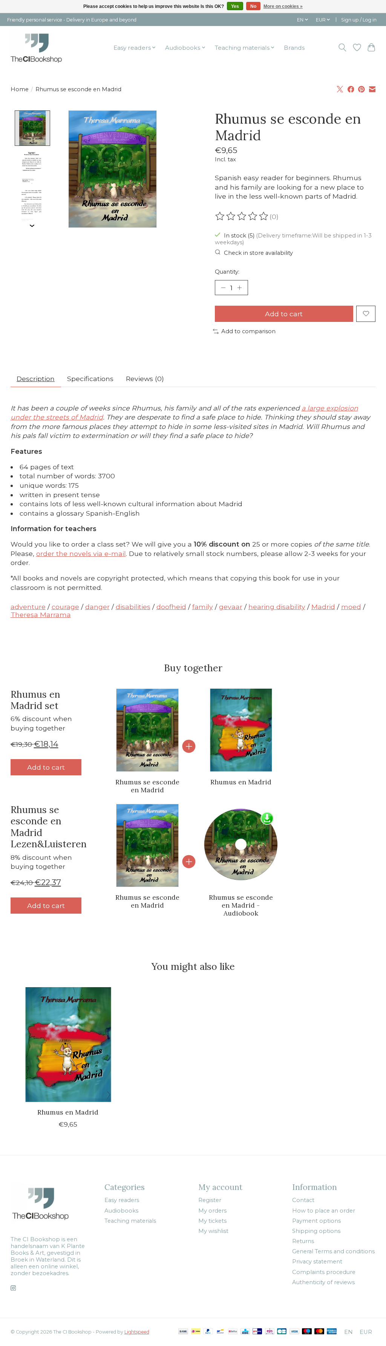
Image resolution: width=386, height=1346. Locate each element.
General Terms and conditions (333, 1251)
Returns (303, 1241)
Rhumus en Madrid (240, 781)
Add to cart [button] (46, 767)
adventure (28, 607)
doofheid (171, 607)
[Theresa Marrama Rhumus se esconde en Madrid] (147, 730)
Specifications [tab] (90, 379)
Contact (303, 1200)
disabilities (133, 607)
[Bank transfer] (183, 1331)
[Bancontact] (220, 1331)
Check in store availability (258, 253)
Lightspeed (136, 1332)
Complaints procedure (323, 1272)
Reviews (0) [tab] (145, 379)
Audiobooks (121, 1210)
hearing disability (276, 607)
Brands (294, 47)
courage (65, 607)
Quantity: (227, 271)
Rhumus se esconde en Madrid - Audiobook (241, 905)
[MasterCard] (319, 1331)
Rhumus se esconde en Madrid (147, 785)
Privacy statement (317, 1261)
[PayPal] (208, 1331)
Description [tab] (36, 379)
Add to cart (284, 314)
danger (97, 607)
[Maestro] (307, 1331)
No (253, 6)
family (202, 607)
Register (209, 1200)
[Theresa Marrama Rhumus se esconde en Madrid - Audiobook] (240, 845)
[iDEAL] (196, 1331)
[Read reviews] (242, 216)
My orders (212, 1210)
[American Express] (332, 1331)
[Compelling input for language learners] (47, 47)
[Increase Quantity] (239, 287)
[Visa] (294, 1331)
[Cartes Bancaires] (281, 1331)
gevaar (230, 607)
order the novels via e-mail (81, 553)
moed (351, 607)
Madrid (323, 607)
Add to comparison (248, 331)
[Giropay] (257, 1331)
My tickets (212, 1220)
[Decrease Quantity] (223, 287)
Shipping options (316, 1231)
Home (20, 89)
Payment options (316, 1220)
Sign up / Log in (359, 20)
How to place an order (323, 1210)
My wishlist (213, 1231)
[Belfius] (232, 1331)
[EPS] (269, 1331)
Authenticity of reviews (323, 1282)
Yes (235, 6)
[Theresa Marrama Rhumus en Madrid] (240, 730)
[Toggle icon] (342, 47)
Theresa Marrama (41, 615)
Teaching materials (130, 1220)
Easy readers (121, 1200)
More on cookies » (283, 6)
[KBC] (245, 1331)
